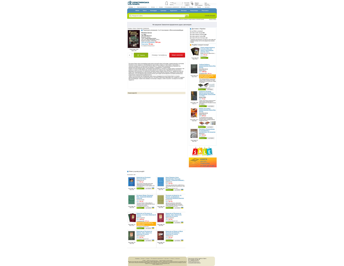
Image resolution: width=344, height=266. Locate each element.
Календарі (153, 10)
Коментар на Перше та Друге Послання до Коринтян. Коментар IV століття (174, 233)
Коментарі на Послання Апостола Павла (143, 178)
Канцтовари (194, 10)
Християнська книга (153, 260)
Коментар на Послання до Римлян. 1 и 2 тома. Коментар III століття (146, 215)
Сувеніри (163, 10)
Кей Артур (201, 133)
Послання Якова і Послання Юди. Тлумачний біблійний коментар (145, 197)
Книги (145, 10)
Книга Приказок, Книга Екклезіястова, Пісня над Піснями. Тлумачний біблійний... (175, 179)
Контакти (207, 7)
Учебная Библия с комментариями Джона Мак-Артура (207, 66)
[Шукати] (187, 15)
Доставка (183, 7)
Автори (153, 7)
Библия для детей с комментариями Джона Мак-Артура (207, 110)
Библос (148, 37)
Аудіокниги (173, 10)
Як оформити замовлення (172, 7)
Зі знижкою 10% (203, 73)
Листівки (184, 10)
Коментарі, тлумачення (143, 28)
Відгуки (199, 7)
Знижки (161, 7)
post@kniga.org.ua (195, 261)
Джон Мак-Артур (203, 69)
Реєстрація (186, 2)
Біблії (137, 10)
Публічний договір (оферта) (194, 262)
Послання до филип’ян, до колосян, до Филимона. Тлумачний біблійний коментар (175, 197)
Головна (131, 7)
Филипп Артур (146, 32)
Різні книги (205, 10)
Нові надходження (142, 7)
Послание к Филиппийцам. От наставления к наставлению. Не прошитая (207, 130)
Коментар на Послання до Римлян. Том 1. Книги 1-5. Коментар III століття (144, 233)
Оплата (191, 7)
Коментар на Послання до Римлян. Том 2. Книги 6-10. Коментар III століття (174, 215)
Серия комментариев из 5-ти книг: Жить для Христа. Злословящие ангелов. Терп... (207, 49)
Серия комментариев (150, 38)
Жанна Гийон (202, 97)
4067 (145, 34)
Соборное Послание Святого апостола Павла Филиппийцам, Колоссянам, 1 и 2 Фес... (207, 93)
